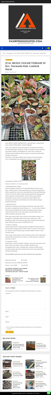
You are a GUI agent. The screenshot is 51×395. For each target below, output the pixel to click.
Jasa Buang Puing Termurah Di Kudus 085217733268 (41, 374)
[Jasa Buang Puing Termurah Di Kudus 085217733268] (30, 374)
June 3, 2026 (39, 377)
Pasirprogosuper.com (25, 41)
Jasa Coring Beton (39, 381)
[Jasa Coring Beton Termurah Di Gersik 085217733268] (30, 384)
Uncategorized (9, 59)
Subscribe (49, 48)
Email (7, 316)
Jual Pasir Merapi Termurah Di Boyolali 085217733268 (17, 385)
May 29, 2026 (16, 389)
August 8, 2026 (17, 366)
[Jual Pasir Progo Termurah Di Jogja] (7, 374)
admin (7, 72)
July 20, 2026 (16, 377)
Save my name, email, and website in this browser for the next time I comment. (24, 328)
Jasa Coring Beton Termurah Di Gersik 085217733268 (41, 385)
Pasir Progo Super (16, 372)
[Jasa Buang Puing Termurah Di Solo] (30, 345)
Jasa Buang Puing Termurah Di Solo (41, 345)
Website (7, 322)
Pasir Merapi (15, 381)
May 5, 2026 (39, 388)
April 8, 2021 (13, 72)
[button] (2, 48)
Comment (8, 293)
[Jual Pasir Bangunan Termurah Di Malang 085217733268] (7, 345)
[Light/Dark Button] (43, 48)
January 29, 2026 (41, 348)
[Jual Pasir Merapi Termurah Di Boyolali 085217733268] (7, 384)
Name (7, 311)
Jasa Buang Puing (16, 361)
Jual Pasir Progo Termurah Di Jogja (18, 374)
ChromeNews (30, 393)
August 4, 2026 (17, 349)
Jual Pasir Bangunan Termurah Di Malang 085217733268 (18, 346)
